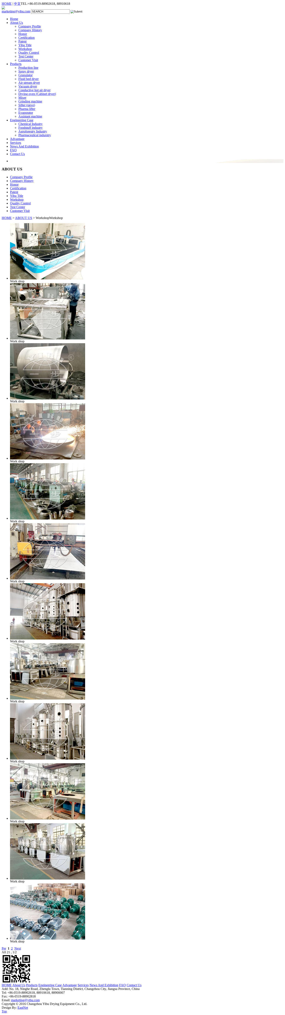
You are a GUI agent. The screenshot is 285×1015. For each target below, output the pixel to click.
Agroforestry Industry (32, 131)
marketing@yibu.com (16, 11)
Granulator (25, 75)
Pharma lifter (26, 109)
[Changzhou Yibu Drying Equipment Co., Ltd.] (3, 8)
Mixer (22, 97)
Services (15, 142)
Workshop (25, 49)
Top (4, 1011)
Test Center (25, 56)
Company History (30, 30)
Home (14, 19)
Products (15, 64)
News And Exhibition (24, 146)
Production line (28, 67)
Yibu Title (25, 45)
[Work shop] (47, 278)
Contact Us (17, 154)
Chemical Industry (30, 124)
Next (17, 948)
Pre (4, 948)
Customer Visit (28, 60)
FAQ (13, 150)
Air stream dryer (29, 82)
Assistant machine (30, 116)
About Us (16, 22)
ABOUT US (23, 218)
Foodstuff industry (30, 127)
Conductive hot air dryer (34, 90)
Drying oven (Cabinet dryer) (37, 94)
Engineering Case (21, 120)
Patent (22, 41)
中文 (17, 3)
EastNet (23, 1007)
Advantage (17, 139)
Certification (26, 37)
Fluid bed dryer (28, 79)
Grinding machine (30, 101)
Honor (22, 34)
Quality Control (28, 52)
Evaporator (25, 112)
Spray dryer (26, 71)
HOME (7, 3)
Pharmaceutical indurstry (34, 135)
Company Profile (29, 26)
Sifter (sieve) (26, 105)
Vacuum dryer (27, 86)
